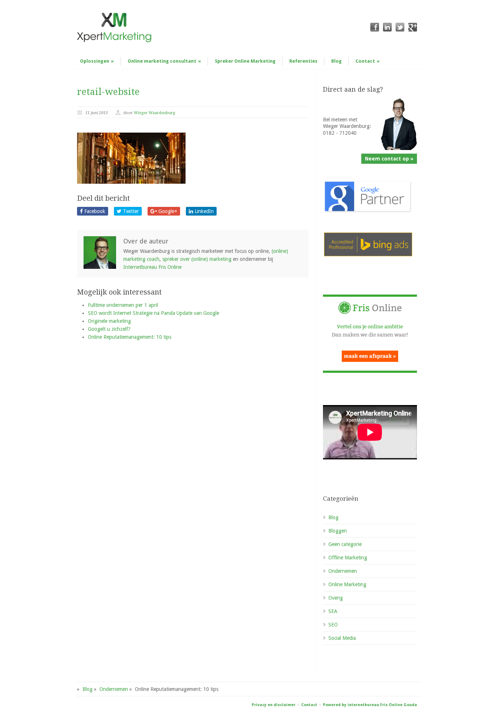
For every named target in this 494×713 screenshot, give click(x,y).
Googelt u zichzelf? (109, 329)
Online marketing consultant (164, 61)
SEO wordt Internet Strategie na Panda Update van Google (153, 313)
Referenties (303, 61)
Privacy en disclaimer (273, 704)
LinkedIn (203, 211)
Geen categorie (345, 544)
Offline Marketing (347, 557)
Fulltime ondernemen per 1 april (123, 305)
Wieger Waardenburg (154, 113)
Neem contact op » (389, 159)
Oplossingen (97, 61)
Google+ (167, 211)
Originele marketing (109, 321)
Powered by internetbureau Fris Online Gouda (370, 704)
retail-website (108, 92)
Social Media (342, 638)
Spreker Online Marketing (245, 61)
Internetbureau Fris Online (152, 267)
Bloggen (337, 531)
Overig (335, 598)
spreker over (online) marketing (196, 259)
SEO (333, 624)
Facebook (94, 211)
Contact (367, 61)
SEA (332, 611)
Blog (336, 61)
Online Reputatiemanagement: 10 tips (129, 337)
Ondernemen (342, 571)
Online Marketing (347, 584)
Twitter (130, 211)
